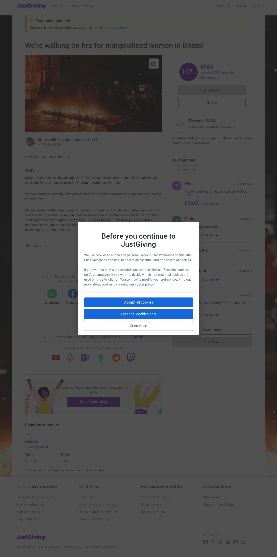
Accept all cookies (138, 302)
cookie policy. (145, 284)
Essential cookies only (138, 314)
